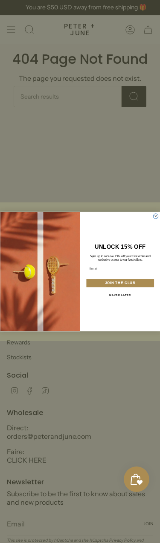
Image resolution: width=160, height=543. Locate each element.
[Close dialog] (155, 216)
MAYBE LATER (120, 295)
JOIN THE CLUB (120, 282)
